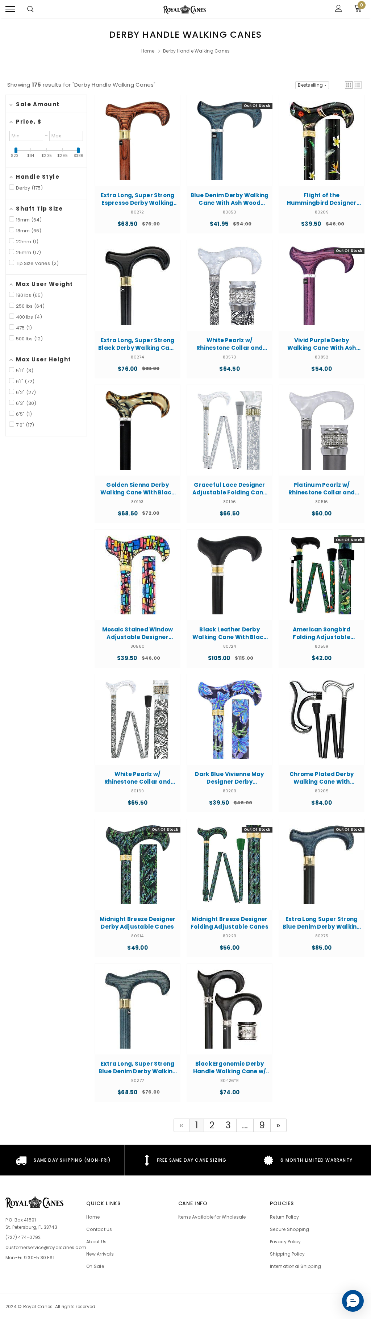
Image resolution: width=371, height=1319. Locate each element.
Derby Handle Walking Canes (196, 51)
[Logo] (184, 9)
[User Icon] (338, 9)
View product (137, 157)
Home (148, 51)
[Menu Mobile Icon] (10, 9)
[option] (63, 1160)
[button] (349, 85)
